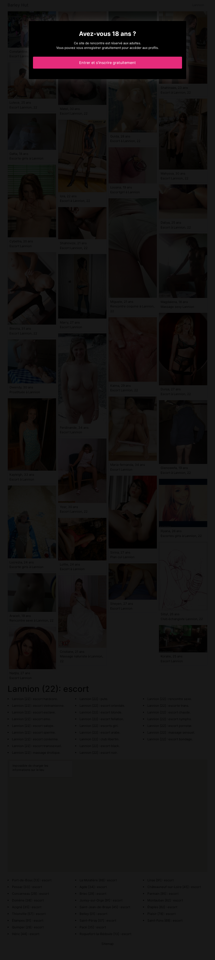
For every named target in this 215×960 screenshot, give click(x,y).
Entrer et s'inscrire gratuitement (107, 62)
